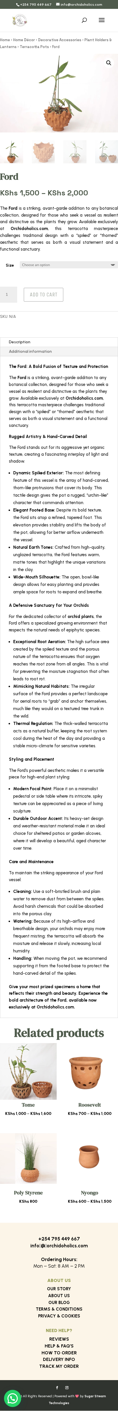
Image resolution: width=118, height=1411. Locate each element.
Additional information (30, 351)
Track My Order (59, 1366)
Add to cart (43, 294)
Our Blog (59, 1302)
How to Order (59, 1352)
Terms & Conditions (59, 1309)
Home (5, 39)
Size (10, 265)
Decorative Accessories (59, 39)
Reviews (59, 1339)
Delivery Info (59, 1359)
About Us (59, 1295)
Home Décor (24, 39)
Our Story (59, 1288)
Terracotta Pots (34, 46)
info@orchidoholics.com (59, 1246)
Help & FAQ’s (59, 1346)
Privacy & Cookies (59, 1316)
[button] (109, 63)
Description (19, 342)
